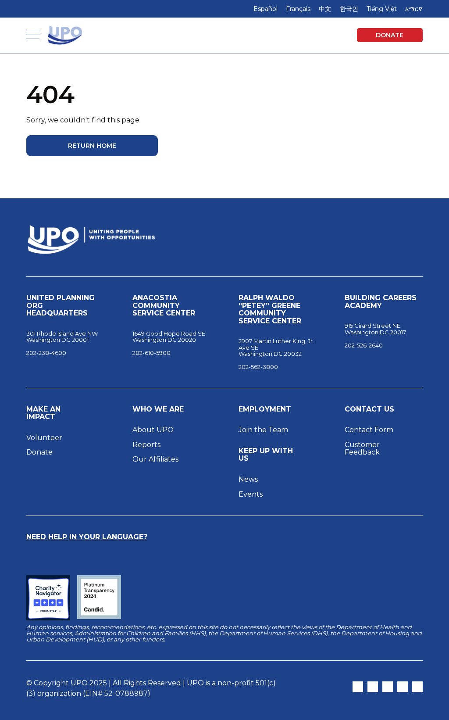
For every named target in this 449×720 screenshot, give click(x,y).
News (248, 479)
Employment (265, 409)
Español (265, 9)
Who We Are (158, 409)
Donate (389, 35)
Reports (146, 445)
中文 (325, 9)
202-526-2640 (364, 345)
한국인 (349, 9)
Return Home (92, 146)
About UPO (153, 430)
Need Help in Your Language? (86, 537)
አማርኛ (414, 9)
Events (251, 494)
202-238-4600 (46, 352)
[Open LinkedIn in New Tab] (402, 686)
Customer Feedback (362, 449)
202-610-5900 (151, 352)
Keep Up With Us (266, 454)
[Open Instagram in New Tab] (372, 686)
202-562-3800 (258, 366)
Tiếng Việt (382, 9)
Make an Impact (43, 413)
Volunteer (44, 437)
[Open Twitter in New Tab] (358, 686)
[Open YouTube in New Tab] (417, 686)
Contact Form (369, 430)
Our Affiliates (156, 459)
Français (298, 9)
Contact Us (369, 409)
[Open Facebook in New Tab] (387, 686)
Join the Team (263, 430)
